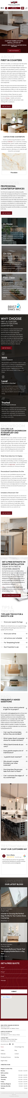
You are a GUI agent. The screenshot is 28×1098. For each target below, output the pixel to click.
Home (2, 1047)
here (21, 589)
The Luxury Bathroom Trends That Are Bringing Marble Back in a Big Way (13, 951)
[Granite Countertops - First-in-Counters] (14, 4)
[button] (6, 106)
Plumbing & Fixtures (5, 1057)
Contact (17, 1053)
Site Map (17, 1057)
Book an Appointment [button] (14, 8)
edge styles (12, 464)
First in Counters (7, 909)
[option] (14, 28)
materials (10, 141)
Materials (3, 1053)
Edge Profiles (4, 1060)
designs (8, 98)
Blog (16, 1050)
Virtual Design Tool (19, 1047)
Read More (4, 920)
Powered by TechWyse (14, 1096)
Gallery (2, 1050)
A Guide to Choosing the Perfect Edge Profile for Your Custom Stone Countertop (13, 916)
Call (3, 587)
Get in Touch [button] (14, 50)
